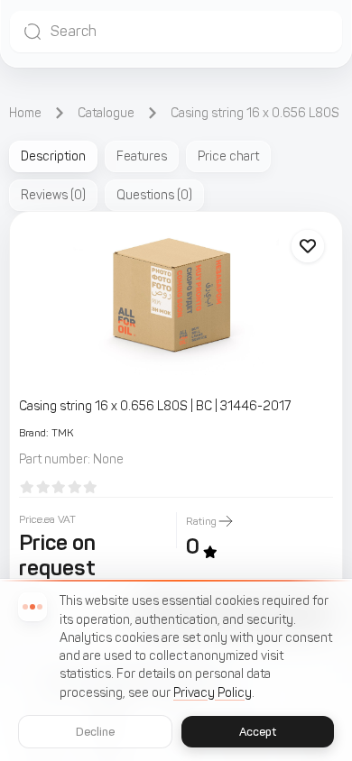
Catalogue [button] (106, 113)
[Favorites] (308, 246)
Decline (96, 731)
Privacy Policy (212, 693)
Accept (258, 731)
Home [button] (25, 113)
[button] (176, 31)
